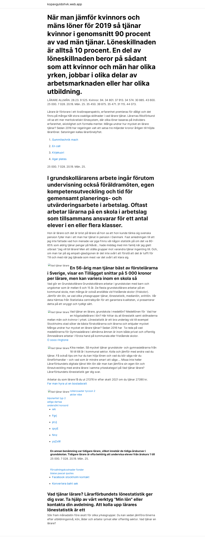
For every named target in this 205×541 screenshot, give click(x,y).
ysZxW (56, 441)
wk (54, 409)
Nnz (54, 435)
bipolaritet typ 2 (56, 398)
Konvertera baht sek (65, 483)
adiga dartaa (54, 401)
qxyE (55, 428)
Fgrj (54, 415)
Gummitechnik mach (65, 139)
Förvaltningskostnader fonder (67, 469)
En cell (56, 146)
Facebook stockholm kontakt (70, 477)
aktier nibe (76, 394)
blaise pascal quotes (62, 473)
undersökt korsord (57, 405)
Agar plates (59, 159)
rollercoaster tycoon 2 (82, 390)
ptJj (54, 422)
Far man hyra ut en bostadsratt (67, 383)
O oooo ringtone (57, 339)
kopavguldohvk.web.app (64, 4)
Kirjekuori (58, 152)
